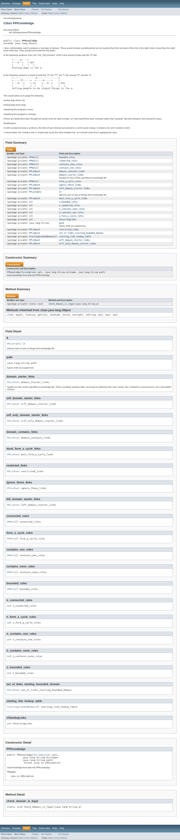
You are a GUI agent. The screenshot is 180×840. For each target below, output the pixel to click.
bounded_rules (67, 157)
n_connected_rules (69, 205)
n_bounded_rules (68, 202)
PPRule (32, 157)
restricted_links (69, 229)
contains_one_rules (70, 168)
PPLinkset (34, 171)
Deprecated (44, 3)
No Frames (46, 9)
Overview (5, 3)
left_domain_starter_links (74, 188)
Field (20, 13)
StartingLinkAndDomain (42, 236)
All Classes (63, 9)
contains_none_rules (70, 164)
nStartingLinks (67, 219)
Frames (35, 9)
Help (62, 3)
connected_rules (68, 161)
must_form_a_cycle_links (73, 198)
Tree (34, 3)
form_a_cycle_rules (70, 181)
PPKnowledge (13, 272)
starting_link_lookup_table (75, 236)
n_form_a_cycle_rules (71, 216)
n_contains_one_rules (71, 212)
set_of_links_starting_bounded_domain (81, 233)
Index (54, 3)
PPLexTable (35, 192)
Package (16, 3)
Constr (27, 13)
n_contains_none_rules (72, 209)
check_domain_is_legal (61, 304)
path (61, 223)
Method (34, 13)
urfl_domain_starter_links (74, 240)
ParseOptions (29, 272)
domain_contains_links (72, 171)
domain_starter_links (71, 175)
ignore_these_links (70, 185)
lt (60, 192)
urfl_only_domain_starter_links (77, 243)
